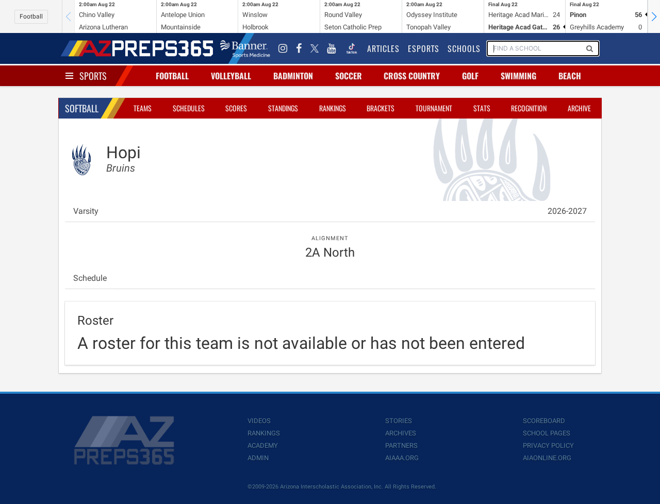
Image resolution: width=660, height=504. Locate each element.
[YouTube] (331, 48)
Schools (464, 48)
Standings (283, 108)
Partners (401, 445)
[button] (654, 16)
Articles (383, 48)
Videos (259, 421)
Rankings (332, 108)
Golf (470, 76)
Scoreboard (544, 421)
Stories (398, 421)
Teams (143, 108)
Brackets (380, 108)
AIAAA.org (402, 458)
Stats (481, 108)
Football (31, 16)
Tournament (434, 108)
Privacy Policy (548, 445)
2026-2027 (567, 211)
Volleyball (231, 76)
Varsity (85, 211)
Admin (258, 458)
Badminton (293, 76)
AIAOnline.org (547, 458)
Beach (569, 76)
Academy (263, 445)
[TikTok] (351, 48)
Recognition (529, 108)
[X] (314, 48)
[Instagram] (283, 48)
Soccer (348, 76)
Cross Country (412, 76)
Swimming (518, 76)
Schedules (189, 108)
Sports (93, 75)
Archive (579, 108)
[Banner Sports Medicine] (245, 48)
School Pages (546, 433)
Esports (423, 48)
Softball (81, 108)
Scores (236, 108)
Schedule (90, 278)
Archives (400, 433)
